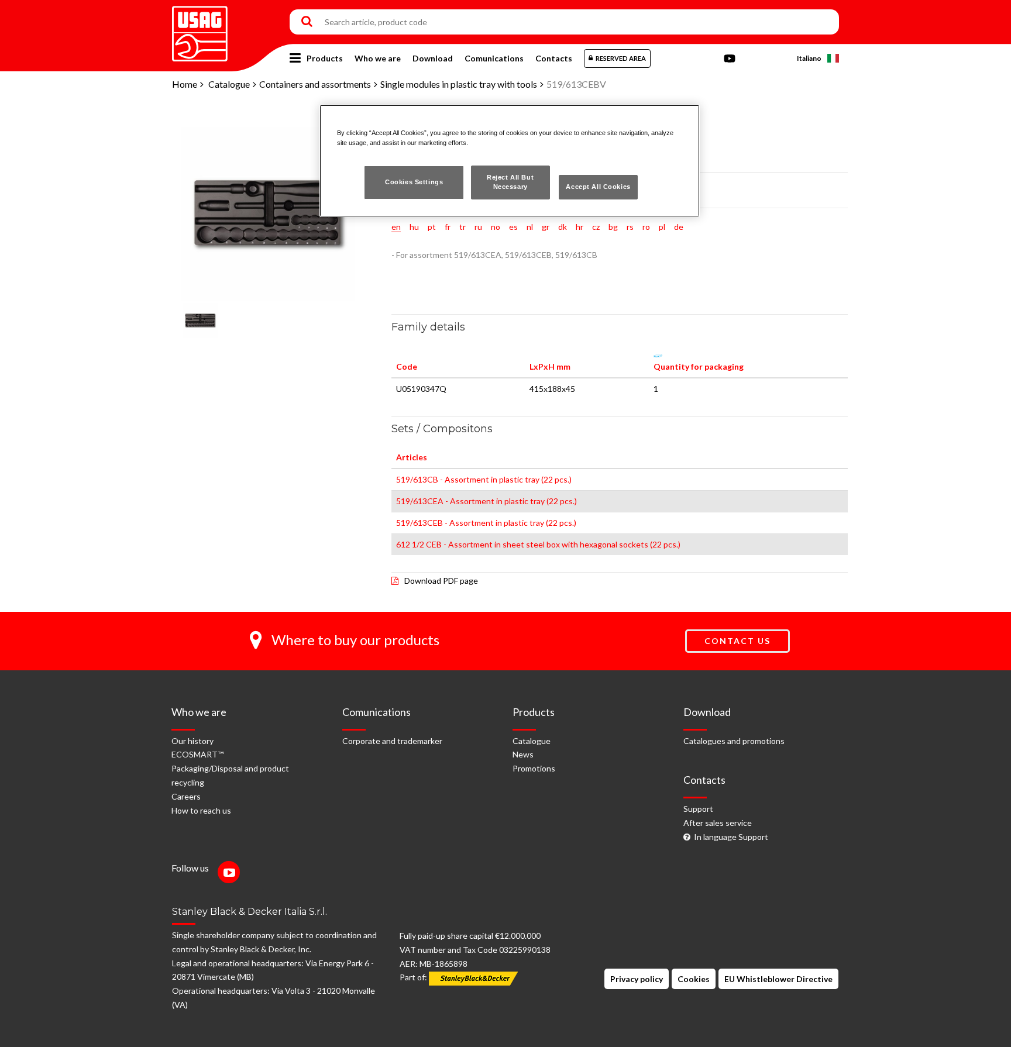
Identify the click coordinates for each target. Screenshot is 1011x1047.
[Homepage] (200, 30)
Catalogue (229, 83)
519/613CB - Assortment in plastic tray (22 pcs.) (484, 479)
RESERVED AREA (621, 58)
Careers (186, 796)
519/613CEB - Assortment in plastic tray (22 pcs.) (486, 523)
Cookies (694, 979)
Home (184, 83)
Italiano (809, 58)
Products (325, 58)
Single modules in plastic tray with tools (458, 83)
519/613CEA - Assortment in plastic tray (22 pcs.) (486, 501)
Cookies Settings (414, 181)
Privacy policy (636, 979)
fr (448, 227)
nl (530, 227)
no (495, 227)
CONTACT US (737, 641)
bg (613, 227)
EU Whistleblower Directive (778, 979)
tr (462, 227)
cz (596, 227)
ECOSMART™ (197, 754)
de (678, 227)
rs (630, 227)
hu (414, 227)
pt (432, 227)
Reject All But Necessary (510, 182)
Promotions (534, 768)
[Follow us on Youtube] (232, 874)
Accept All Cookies (598, 186)
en (396, 227)
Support (698, 809)
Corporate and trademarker (392, 741)
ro (646, 227)
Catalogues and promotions (734, 741)
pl (662, 227)
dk (562, 227)
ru (478, 227)
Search (306, 22)
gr (545, 227)
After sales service (717, 823)
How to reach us (201, 810)
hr (579, 227)
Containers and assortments (315, 83)
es (513, 227)
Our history (192, 741)
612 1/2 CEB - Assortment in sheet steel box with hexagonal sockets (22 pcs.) (538, 544)
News (523, 754)
